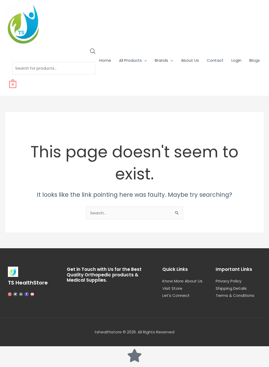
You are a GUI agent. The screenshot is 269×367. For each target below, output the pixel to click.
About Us (190, 60)
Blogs (254, 60)
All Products (130, 60)
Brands (161, 60)
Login (236, 60)
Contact (215, 60)
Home (105, 60)
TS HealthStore (28, 282)
